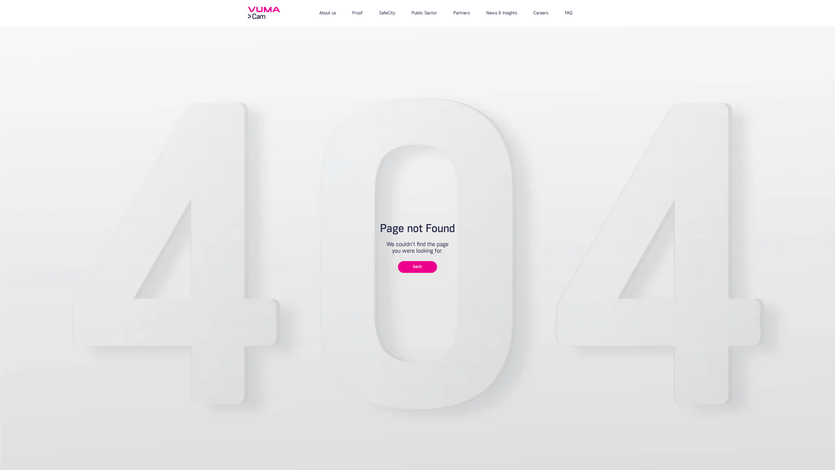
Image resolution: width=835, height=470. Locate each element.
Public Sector (424, 13)
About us (327, 13)
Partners (461, 13)
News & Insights (501, 13)
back (417, 267)
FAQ (568, 13)
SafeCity (387, 13)
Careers (540, 13)
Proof (357, 13)
